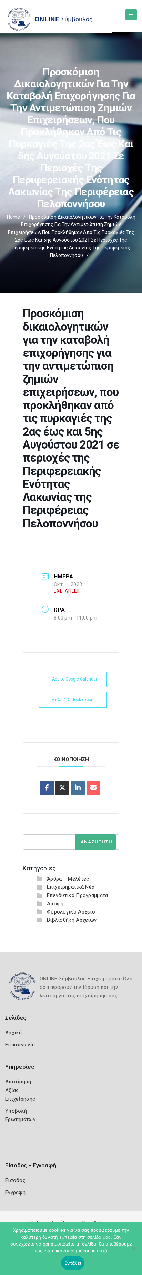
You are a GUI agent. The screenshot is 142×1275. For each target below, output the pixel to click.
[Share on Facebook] (47, 788)
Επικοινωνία (20, 1045)
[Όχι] (133, 1252)
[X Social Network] (62, 788)
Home (13, 217)
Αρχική (13, 1033)
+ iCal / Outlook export (73, 699)
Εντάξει (72, 1263)
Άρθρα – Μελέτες (68, 879)
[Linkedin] (78, 788)
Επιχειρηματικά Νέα (70, 887)
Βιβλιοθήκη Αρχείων (72, 920)
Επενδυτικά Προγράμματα (77, 895)
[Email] (93, 788)
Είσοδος (15, 1180)
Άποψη (55, 903)
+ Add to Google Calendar (73, 679)
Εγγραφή (15, 1192)
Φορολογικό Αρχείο (71, 912)
